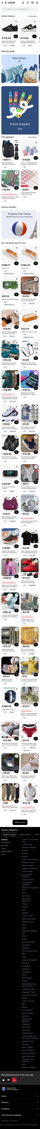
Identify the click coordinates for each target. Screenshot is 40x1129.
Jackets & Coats (28, 862)
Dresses (25, 850)
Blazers (24, 1007)
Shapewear (26, 1024)
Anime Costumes (28, 1001)
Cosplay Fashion (28, 879)
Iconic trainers (8, 16)
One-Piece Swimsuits (29, 995)
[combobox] (21, 9)
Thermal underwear (29, 1067)
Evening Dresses (28, 922)
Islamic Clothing (27, 1013)
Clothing (4, 839)
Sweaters (25, 913)
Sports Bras (26, 1027)
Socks (24, 893)
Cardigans (25, 948)
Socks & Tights (27, 871)
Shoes (3, 848)
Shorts (24, 936)
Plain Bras (25, 963)
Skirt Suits (25, 1044)
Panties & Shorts (28, 1041)
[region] (20, 33)
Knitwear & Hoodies (29, 847)
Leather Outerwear (29, 1053)
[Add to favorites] (16, 22)
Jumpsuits (25, 1016)
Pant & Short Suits (28, 942)
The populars (7, 137)
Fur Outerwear (27, 1010)
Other (3, 854)
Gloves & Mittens (28, 1050)
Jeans (24, 925)
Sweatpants (26, 969)
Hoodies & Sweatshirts (30, 859)
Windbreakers (27, 978)
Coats (24, 957)
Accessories (5, 842)
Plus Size (4, 845)
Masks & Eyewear (28, 1056)
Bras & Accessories (29, 919)
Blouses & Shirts (27, 865)
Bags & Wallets (6, 851)
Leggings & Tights (28, 989)
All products (32, 16)
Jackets (25, 907)
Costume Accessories (29, 960)
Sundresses (26, 966)
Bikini (24, 954)
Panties (24, 998)
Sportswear (26, 896)
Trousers (25, 853)
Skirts (24, 910)
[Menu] (2, 2)
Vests (24, 1064)
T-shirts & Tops (27, 844)
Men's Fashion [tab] (25, 835)
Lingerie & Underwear (30, 868)
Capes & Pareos (27, 1033)
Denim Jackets (27, 1047)
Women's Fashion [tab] (9, 835)
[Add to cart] (15, 36)
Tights (24, 975)
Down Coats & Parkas (30, 951)
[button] (3, 1080)
